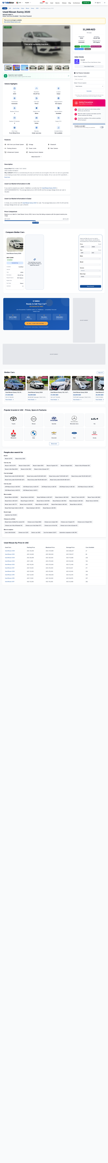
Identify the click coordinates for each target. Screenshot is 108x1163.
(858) (11, 497)
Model (81, 262)
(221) (27, 500)
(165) (43, 500)
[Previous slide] (3, 388)
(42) (67, 486)
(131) (82, 465)
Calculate (89, 91)
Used (51, 3)
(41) (76, 504)
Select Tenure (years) (80, 83)
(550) (38, 465)
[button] (28, 2)
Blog (70, 3)
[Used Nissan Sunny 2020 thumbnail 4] (33, 68)
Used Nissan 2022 (10, 564)
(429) (20, 458)
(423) (36, 476)
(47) (52, 465)
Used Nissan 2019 (9, 574)
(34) (33, 508)
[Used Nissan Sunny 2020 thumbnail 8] (66, 68)
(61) (42, 504)
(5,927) (50, 532)
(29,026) (10, 532)
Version (82, 268)
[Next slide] (104, 388)
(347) (44, 497)
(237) (11, 500)
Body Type (83, 273)
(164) (26, 469)
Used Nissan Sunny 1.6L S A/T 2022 (59, 392)
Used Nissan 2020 (10, 571)
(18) (49, 508)
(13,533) (11, 515)
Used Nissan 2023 (10, 561)
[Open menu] (104, 2)
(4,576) (8, 458)
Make (81, 256)
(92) (92, 500)
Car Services (76, 3)
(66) (51, 522)
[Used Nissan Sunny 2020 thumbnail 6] (49, 68)
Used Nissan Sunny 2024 (35, 392)
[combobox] (90, 258)
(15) (49, 486)
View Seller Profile (89, 66)
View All (100, 372)
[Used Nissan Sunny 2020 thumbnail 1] (8, 68)
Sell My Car (86, 2)
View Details (8, 399)
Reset (99, 244)
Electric (57, 3)
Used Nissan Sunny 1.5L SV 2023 (13, 392)
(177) (33, 525)
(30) (14, 522)
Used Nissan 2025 (10, 554)
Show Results (90, 286)
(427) (58, 476)
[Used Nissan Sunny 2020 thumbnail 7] (58, 68)
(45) (85, 486)
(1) (30, 490)
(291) (78, 497)
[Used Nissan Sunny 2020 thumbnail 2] (16, 68)
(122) (76, 500)
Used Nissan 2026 (10, 550)
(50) (12, 486)
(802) (11, 469)
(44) (59, 504)
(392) (14, 476)
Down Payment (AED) (80, 76)
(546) (27, 497)
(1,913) (24, 465)
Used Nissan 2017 (9, 581)
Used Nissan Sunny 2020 (49, 188)
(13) (12, 490)
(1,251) (23, 532)
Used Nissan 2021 (9, 568)
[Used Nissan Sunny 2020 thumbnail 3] (25, 68)
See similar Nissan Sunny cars (12, 22)
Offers (42, 3)
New (47, 3)
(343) (61, 497)
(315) (68, 532)
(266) (94, 497)
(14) (13, 525)
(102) (85, 522)
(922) (66, 465)
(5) (68, 525)
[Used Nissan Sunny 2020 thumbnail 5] (41, 68)
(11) (67, 522)
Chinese (64, 3)
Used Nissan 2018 (9, 578)
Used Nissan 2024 (10, 557)
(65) (26, 504)
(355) (36, 532)
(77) (11, 504)
